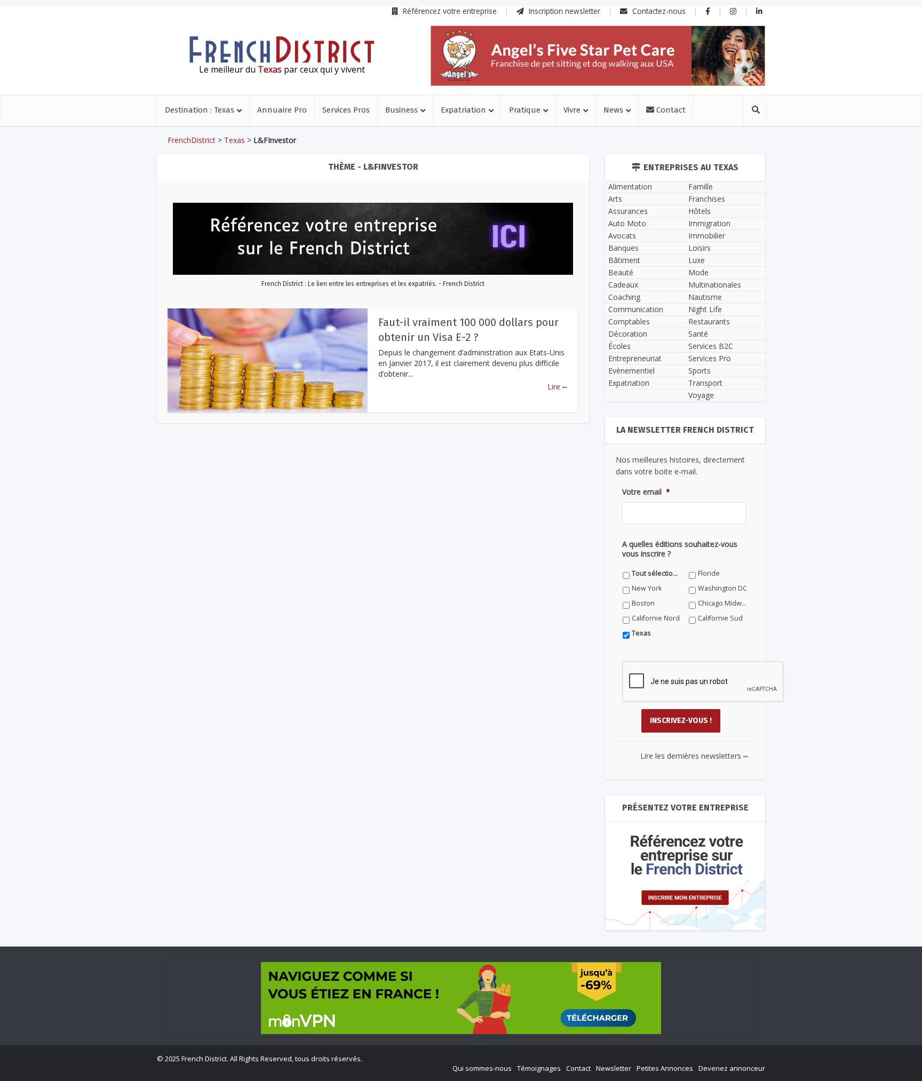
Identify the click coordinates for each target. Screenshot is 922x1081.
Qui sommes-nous (482, 1068)
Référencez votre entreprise (449, 11)
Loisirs (699, 248)
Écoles (619, 346)
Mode (698, 272)
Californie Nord (656, 618)
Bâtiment (624, 260)
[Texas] (282, 49)
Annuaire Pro (282, 110)
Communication (635, 309)
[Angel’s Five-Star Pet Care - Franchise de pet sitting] (598, 56)
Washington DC (722, 588)
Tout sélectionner (656, 573)
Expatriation (463, 110)
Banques (623, 248)
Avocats (622, 235)
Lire (557, 386)
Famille (700, 186)
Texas (234, 140)
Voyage (701, 395)
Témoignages (539, 1068)
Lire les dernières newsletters (694, 756)
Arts (615, 199)
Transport (705, 383)
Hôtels (699, 211)
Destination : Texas (199, 110)
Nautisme (705, 297)
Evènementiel (631, 370)
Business (401, 110)
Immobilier (706, 235)
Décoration (627, 334)
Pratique (525, 110)
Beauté (620, 272)
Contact (670, 110)
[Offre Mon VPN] (461, 998)
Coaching (624, 297)
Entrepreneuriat (635, 358)
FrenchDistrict (192, 140)
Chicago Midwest (723, 603)
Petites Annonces (665, 1068)
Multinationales (714, 285)
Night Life (705, 309)
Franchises (706, 199)
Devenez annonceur (731, 1068)
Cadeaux (623, 285)
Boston (643, 603)
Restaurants (709, 321)
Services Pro (709, 358)
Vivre (572, 110)
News (613, 110)
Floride (709, 573)
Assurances (628, 211)
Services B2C (710, 346)
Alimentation (630, 186)
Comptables (629, 321)
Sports (699, 370)
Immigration (709, 223)
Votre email (646, 492)
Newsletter (613, 1068)
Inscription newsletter (563, 11)
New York (647, 588)
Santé (698, 334)
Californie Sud (720, 618)
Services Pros (346, 110)
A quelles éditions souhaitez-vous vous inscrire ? (679, 549)
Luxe (696, 260)
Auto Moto (627, 223)
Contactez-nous (658, 11)
